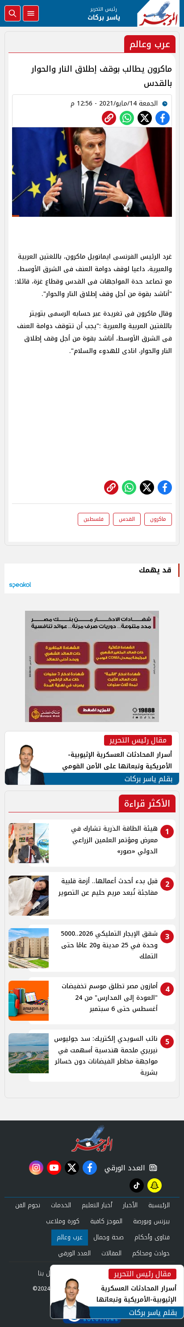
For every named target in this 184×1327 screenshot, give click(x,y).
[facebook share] (162, 118)
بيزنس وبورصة (151, 1221)
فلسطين (94, 519)
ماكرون (158, 519)
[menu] (31, 13)
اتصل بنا (48, 1273)
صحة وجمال (108, 1237)
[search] (12, 13)
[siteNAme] (158, 13)
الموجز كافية (106, 1221)
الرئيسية (159, 1205)
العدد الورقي (122, 1168)
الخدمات (61, 1205)
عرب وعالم (70, 1237)
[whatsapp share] (127, 118)
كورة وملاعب (62, 1221)
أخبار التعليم (97, 1205)
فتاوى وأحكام (152, 1237)
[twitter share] (145, 118)
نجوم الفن (27, 1205)
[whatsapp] (109, 118)
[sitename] (92, 1138)
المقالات (111, 1253)
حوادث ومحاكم (151, 1253)
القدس (127, 519)
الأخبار (130, 1205)
